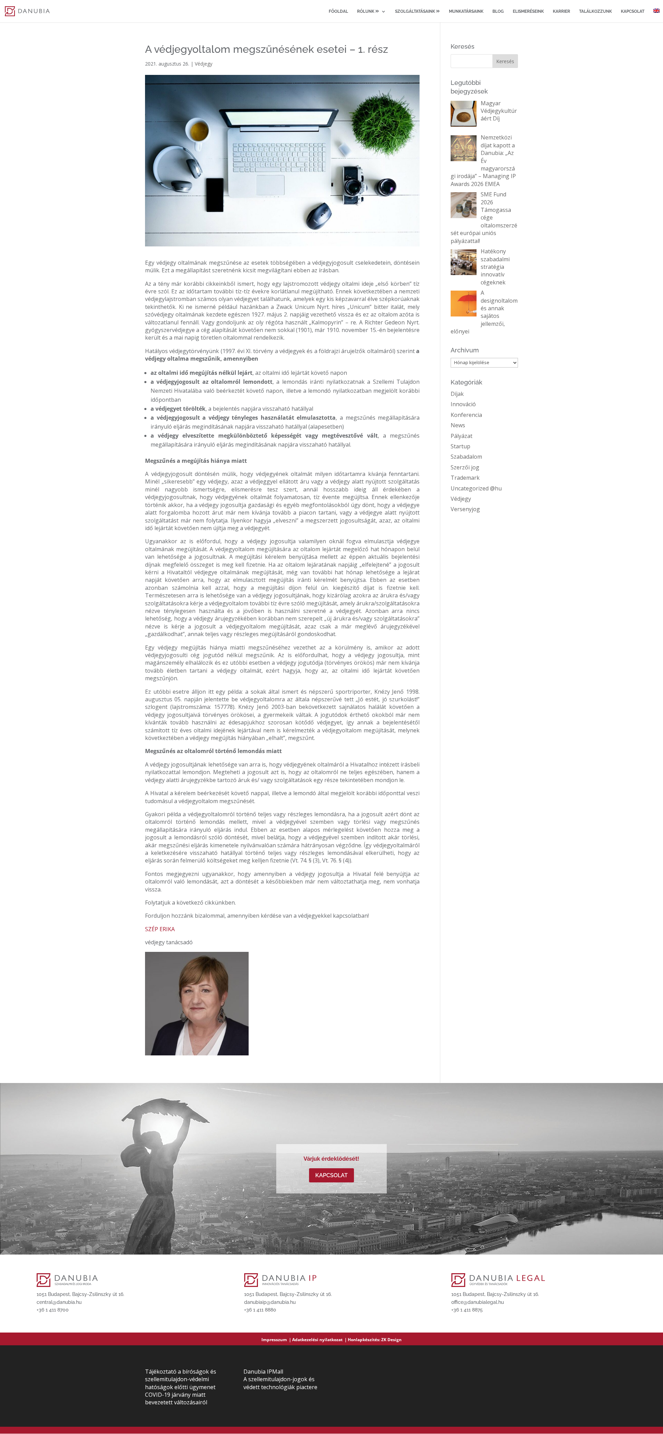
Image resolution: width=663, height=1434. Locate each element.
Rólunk (366, 11)
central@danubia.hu (59, 1302)
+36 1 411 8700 (53, 1310)
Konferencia (466, 415)
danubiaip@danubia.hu (270, 1302)
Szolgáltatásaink (415, 11)
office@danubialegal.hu (477, 1302)
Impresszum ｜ (276, 1340)
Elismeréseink (528, 11)
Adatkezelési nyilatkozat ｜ (320, 1340)
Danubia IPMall (263, 1371)
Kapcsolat (632, 11)
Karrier (561, 11)
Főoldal (338, 11)
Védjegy (203, 63)
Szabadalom (466, 456)
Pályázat (461, 436)
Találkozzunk (595, 11)
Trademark (465, 477)
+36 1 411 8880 (260, 1310)
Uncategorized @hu (476, 488)
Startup (460, 446)
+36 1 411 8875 (467, 1310)
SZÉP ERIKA (160, 929)
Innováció (463, 404)
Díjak (457, 394)
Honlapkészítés (363, 1340)
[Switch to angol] (656, 15)
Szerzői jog (465, 467)
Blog (498, 11)
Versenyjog (465, 509)
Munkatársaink (466, 11)
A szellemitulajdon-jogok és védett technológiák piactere (280, 1383)
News (458, 425)
